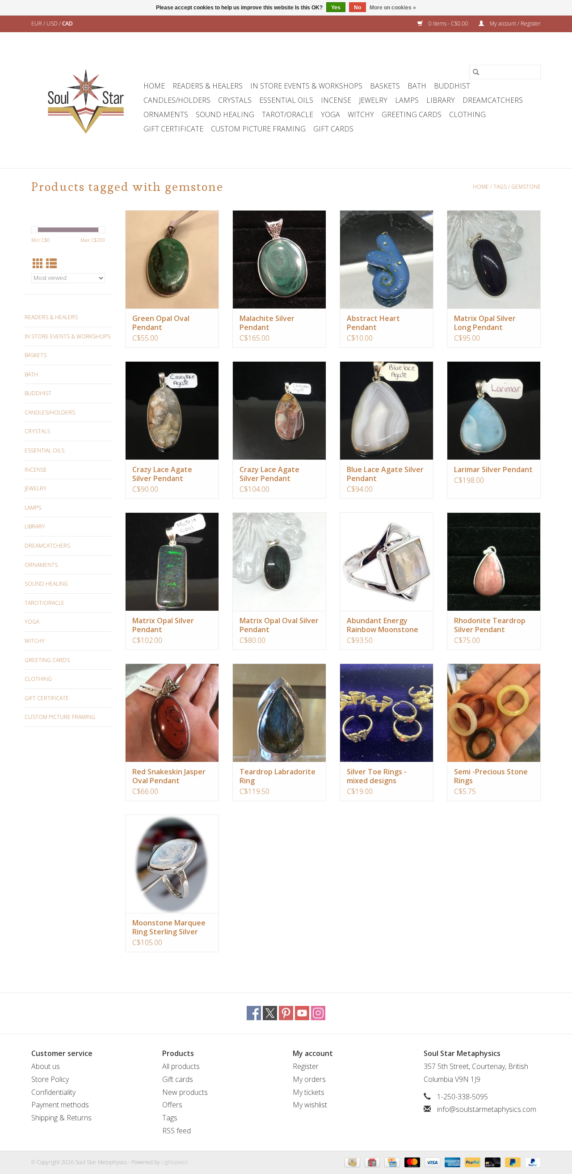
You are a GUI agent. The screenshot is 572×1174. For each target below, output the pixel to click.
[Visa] (431, 1162)
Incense (336, 100)
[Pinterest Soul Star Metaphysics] (286, 1013)
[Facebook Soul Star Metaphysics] (254, 1013)
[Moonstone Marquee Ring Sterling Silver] (172, 864)
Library (440, 100)
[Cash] (351, 1162)
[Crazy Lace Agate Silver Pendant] (172, 410)
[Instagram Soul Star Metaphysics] (318, 1013)
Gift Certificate (173, 129)
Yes (336, 7)
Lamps (407, 100)
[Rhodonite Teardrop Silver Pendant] (494, 561)
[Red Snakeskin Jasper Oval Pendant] (172, 712)
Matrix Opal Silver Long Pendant (485, 323)
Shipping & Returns (61, 1118)
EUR (37, 23)
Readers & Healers (207, 86)
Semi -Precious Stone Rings (491, 776)
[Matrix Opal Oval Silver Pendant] (279, 561)
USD (52, 23)
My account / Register (514, 23)
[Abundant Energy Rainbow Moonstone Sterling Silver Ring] (386, 561)
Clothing (467, 114)
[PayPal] (472, 1162)
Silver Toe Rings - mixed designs (377, 776)
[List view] (51, 263)
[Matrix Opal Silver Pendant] (172, 561)
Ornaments (165, 114)
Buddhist (452, 86)
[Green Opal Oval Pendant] (172, 259)
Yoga (330, 114)
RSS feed (176, 1131)
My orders (309, 1079)
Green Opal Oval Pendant (160, 323)
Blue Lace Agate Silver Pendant (385, 474)
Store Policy (50, 1079)
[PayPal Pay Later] (512, 1162)
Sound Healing (225, 114)
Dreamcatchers (493, 100)
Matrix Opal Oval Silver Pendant (279, 625)
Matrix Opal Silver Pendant (163, 625)
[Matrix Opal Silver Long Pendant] (494, 259)
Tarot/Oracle (287, 114)
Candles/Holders (176, 100)
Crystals (235, 100)
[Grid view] (38, 263)
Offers (172, 1105)
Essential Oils (286, 100)
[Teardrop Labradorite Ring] (279, 712)
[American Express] (452, 1162)
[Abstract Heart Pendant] (386, 259)
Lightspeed (174, 1162)
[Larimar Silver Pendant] (494, 410)
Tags (500, 186)
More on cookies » (393, 7)
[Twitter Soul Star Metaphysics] (270, 1013)
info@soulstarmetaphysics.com (486, 1109)
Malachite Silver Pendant (267, 323)
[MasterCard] (411, 1162)
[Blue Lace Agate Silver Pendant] (386, 410)
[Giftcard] (371, 1162)
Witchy (361, 114)
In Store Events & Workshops (306, 86)
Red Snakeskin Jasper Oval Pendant (169, 776)
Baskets (385, 86)
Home (154, 86)
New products (185, 1092)
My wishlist (310, 1105)
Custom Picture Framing (258, 129)
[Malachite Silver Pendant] (279, 259)
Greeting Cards (412, 114)
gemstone (526, 186)
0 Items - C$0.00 (448, 23)
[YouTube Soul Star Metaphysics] (302, 1013)
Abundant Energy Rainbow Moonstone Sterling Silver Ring (382, 625)
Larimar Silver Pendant (493, 469)
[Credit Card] (391, 1162)
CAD (67, 23)
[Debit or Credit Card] (492, 1162)
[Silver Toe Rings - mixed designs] (386, 712)
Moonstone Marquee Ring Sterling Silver (169, 927)
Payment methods (60, 1105)
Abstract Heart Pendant (373, 323)
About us (45, 1066)
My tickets (308, 1092)
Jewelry (373, 100)
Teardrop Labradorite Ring (277, 776)
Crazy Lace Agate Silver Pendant (162, 474)
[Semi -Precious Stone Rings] (494, 712)
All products (181, 1066)
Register (306, 1066)
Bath (417, 86)
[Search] (476, 72)
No (357, 7)
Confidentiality (53, 1092)
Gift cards (333, 129)
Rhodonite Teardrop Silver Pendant (490, 625)
